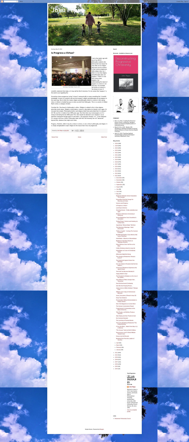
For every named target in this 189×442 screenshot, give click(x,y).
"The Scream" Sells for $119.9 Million (126, 330)
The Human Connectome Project (125, 306)
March (118, 345)
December (119, 177)
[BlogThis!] (77, 131)
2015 (116, 168)
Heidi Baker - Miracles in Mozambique (126, 238)
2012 (116, 175)
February (118, 347)
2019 (116, 159)
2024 (116, 148)
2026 (116, 143)
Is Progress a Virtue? (121, 205)
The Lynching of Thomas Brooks (124, 320)
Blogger (102, 429)
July (117, 189)
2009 (116, 357)
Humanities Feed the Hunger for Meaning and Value (124, 200)
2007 (116, 362)
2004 (116, 368)
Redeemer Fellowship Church (123, 418)
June (117, 191)
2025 (116, 145)
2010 (116, 355)
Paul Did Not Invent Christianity (124, 283)
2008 (116, 359)
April (117, 343)
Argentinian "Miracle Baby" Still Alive (126, 225)
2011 (116, 352)
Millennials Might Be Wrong (123, 254)
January (118, 349)
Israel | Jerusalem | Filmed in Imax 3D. (126, 295)
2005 (116, 366)
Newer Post (55, 137)
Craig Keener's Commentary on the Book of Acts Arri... (125, 309)
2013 (116, 173)
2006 (116, 364)
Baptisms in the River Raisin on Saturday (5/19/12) (124, 241)
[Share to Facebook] (81, 131)
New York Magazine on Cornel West (125, 304)
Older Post (104, 137)
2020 (116, 157)
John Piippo (68, 10)
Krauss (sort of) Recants (122, 336)
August (118, 187)
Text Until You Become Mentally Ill (125, 271)
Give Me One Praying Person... (124, 285)
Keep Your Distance (121, 298)
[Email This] (76, 131)
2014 (116, 171)
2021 (116, 155)
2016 (116, 166)
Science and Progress (122, 203)
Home (79, 137)
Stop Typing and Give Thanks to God (126, 316)
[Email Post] (72, 130)
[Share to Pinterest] (83, 131)
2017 (116, 164)
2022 (116, 152)
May (117, 193)
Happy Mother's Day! (121, 273)
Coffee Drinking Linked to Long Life (125, 248)
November (119, 180)
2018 (116, 162)
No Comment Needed (122, 318)
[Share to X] (79, 131)
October (118, 182)
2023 (116, 150)
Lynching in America (121, 208)
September (119, 184)
